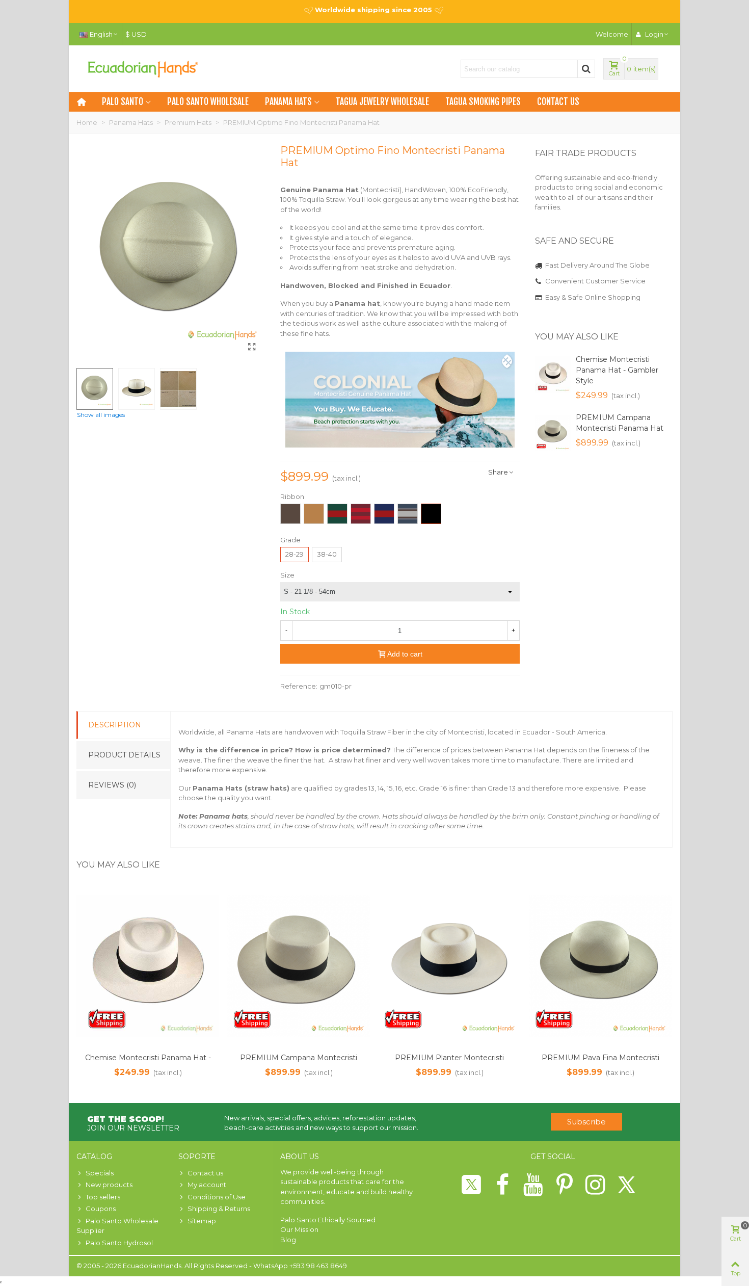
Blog (288, 1240)
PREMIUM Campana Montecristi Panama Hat (619, 423)
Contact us (558, 101)
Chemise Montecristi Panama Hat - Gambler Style (617, 370)
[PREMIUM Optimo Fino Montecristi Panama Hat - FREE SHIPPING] (252, 347)
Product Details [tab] (124, 754)
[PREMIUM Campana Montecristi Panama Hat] (553, 432)
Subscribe (586, 1121)
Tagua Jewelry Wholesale (382, 101)
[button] (652, 337)
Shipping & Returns (219, 1208)
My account (207, 1184)
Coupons (101, 1208)
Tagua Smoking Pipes (483, 101)
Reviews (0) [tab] (112, 785)
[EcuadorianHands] (143, 69)
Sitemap (202, 1221)
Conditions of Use (217, 1197)
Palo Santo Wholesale (208, 101)
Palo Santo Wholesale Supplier (117, 1226)
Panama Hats (288, 101)
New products (109, 1184)
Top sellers (103, 1197)
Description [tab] (114, 724)
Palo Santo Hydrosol (119, 1243)
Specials (100, 1173)
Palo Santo (122, 101)
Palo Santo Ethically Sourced (328, 1220)
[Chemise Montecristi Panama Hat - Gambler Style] (553, 374)
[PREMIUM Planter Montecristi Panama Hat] (449, 965)
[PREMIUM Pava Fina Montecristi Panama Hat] (600, 965)
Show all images (101, 414)
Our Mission (299, 1229)
